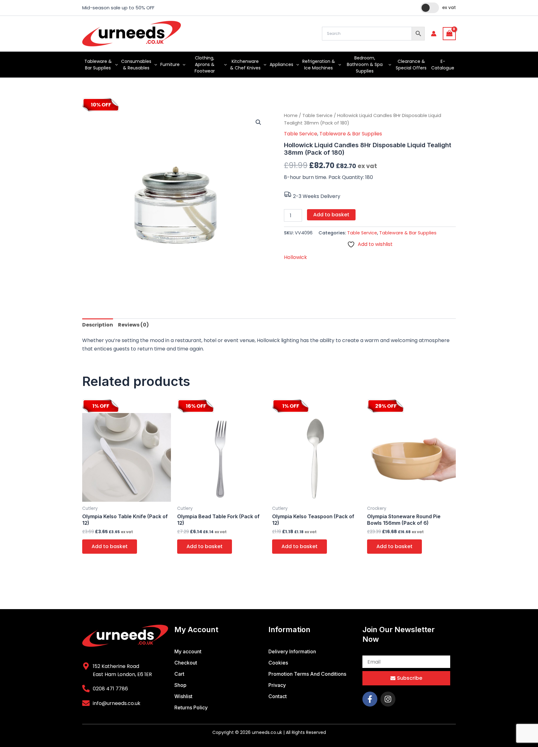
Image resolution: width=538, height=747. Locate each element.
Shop (180, 685)
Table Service (317, 115)
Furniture (170, 64)
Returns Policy (191, 707)
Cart (179, 674)
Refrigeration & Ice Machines (318, 64)
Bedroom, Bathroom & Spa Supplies (365, 64)
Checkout (185, 663)
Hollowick (295, 257)
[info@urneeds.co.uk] (86, 703)
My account (187, 651)
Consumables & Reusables (136, 64)
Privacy (277, 685)
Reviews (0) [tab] (133, 324)
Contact (277, 696)
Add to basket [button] (110, 546)
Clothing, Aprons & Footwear (205, 64)
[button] (115, 64)
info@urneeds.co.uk (116, 703)
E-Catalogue (442, 64)
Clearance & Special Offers (411, 64)
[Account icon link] (434, 33)
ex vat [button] (449, 7)
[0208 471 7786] (86, 688)
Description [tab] (97, 324)
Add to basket (331, 214)
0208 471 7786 (110, 688)
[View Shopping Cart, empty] (449, 33)
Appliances (281, 64)
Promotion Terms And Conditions (307, 674)
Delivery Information (292, 651)
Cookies (278, 663)
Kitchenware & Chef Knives (245, 64)
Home (291, 115)
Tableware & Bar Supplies (98, 64)
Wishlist (183, 696)
